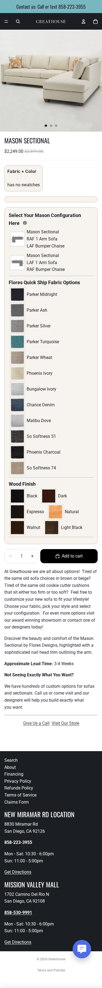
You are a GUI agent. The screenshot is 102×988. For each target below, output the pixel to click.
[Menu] (6, 21)
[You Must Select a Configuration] (25, 223)
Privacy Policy (17, 781)
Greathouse (56, 959)
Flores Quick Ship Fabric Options (44, 282)
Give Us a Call (36, 723)
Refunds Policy (18, 788)
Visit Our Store (65, 723)
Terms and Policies (51, 970)
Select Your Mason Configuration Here (45, 219)
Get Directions (17, 872)
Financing (13, 774)
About (10, 767)
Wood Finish (22, 484)
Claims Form (16, 802)
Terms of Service (20, 795)
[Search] (18, 21)
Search (11, 760)
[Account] (83, 21)
